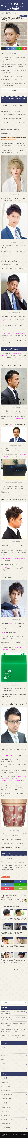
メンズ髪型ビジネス (6, 876)
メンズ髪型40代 (5, 1082)
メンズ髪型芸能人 (5, 1128)
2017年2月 (3, 1059)
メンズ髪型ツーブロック (7, 1098)
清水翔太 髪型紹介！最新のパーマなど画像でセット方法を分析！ (13, 1012)
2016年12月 (4, 1068)
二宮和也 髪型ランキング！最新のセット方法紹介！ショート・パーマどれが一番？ (13, 1036)
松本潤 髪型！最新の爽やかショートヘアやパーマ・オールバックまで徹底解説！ (13, 1030)
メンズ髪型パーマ (5, 1103)
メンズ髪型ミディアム (6, 1115)
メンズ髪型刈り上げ (6, 1123)
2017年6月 (3, 1055)
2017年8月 (3, 1047)
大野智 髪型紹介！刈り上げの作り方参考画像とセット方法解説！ (13, 1024)
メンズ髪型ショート (6, 1090)
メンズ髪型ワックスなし (7, 1119)
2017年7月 (3, 1051)
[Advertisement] (14, 984)
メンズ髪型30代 (5, 1078)
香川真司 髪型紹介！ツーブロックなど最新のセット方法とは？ (13, 1018)
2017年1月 (3, 1064)
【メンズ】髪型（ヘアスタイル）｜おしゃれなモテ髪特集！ (14, 6)
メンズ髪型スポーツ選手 (7, 1094)
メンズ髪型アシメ (5, 1086)
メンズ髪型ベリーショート (8, 1111)
